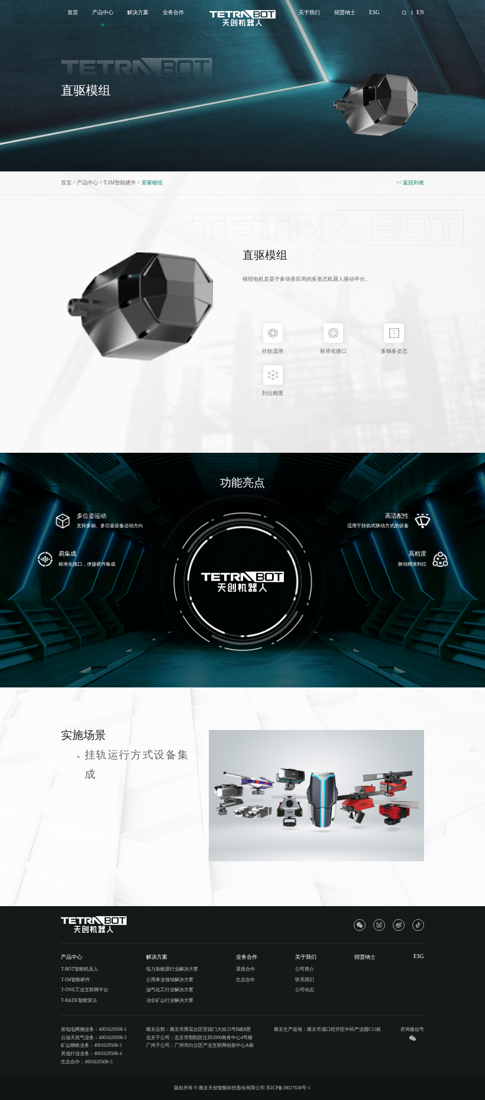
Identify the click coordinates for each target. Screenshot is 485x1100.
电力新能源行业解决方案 (172, 969)
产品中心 (103, 12)
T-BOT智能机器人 (79, 969)
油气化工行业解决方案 (169, 989)
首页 (72, 12)
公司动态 (304, 989)
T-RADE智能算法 (79, 1000)
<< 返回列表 (410, 183)
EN (420, 12)
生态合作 (245, 979)
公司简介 (304, 969)
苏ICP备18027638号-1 (288, 1088)
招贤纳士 (344, 12)
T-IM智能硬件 (120, 183)
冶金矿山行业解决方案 (169, 1000)
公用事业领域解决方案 (169, 979)
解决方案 (137, 12)
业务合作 (173, 12)
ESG (374, 12)
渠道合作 (245, 969)
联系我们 (304, 979)
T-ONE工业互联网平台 (84, 989)
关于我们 (309, 12)
